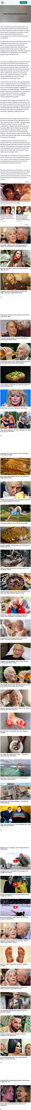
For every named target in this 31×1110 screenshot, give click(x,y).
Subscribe (23, 2)
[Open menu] (29, 2)
